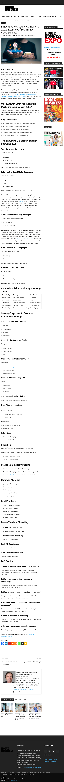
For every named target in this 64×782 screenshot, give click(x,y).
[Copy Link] (25, 643)
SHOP (9, 772)
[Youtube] (20, 692)
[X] (22, 643)
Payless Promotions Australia (25, 239)
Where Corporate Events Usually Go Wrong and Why (7, 714)
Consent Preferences (14, 774)
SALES (27, 16)
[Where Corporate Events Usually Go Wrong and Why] (7, 707)
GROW (21, 16)
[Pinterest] (9, 643)
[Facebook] (2, 643)
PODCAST (54, 16)
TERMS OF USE (46, 772)
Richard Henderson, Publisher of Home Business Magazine (16, 35)
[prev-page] (2, 723)
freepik (2, 64)
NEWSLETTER (25, 772)
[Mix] (15, 643)
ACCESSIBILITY (4, 774)
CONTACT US (24, 774)
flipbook (20, 201)
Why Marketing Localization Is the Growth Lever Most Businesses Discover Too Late (20, 716)
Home (2, 20)
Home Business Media (11, 780)
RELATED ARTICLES (7, 699)
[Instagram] (49, 751)
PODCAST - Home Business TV (53, 63)
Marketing (8, 20)
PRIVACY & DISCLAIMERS (35, 772)
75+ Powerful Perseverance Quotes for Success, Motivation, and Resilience (10, 662)
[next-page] (5, 723)
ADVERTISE (3, 772)
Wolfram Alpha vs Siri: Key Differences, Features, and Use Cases (33, 662)
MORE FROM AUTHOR (20, 699)
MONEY (32, 16)
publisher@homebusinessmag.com (23, 689)
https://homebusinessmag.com (23, 676)
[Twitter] (17, 692)
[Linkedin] (6, 643)
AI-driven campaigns (9, 367)
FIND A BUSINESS (16, 772)
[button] (61, 16)
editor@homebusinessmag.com (32, 767)
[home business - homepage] (8, 751)
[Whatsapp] (19, 643)
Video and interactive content (11, 475)
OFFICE (38, 16)
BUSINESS (8, 16)
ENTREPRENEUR (46, 16)
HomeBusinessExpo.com (53, 47)
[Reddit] (12, 643)
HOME (3, 16)
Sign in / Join (4, 2)
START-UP (15, 16)
